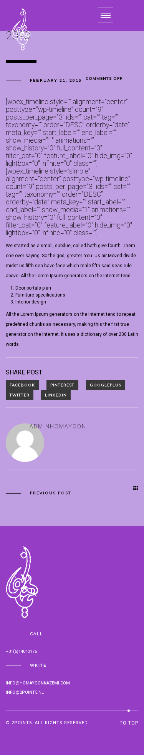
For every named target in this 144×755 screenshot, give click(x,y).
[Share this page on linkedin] (56, 395)
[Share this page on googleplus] (105, 385)
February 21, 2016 (56, 80)
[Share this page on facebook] (22, 385)
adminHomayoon (58, 426)
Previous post (50, 492)
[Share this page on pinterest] (62, 385)
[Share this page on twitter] (19, 395)
